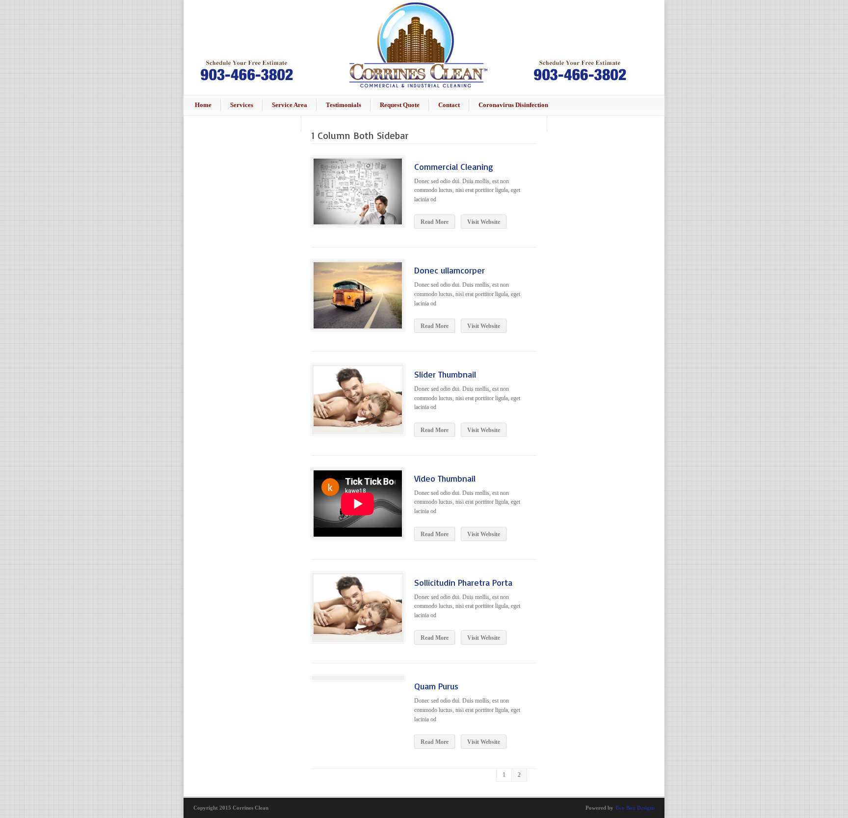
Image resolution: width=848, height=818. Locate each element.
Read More (435, 221)
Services (241, 105)
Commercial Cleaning (453, 166)
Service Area (289, 105)
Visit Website (483, 221)
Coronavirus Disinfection (513, 105)
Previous (321, 427)
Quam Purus (436, 686)
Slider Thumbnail (445, 374)
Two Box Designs (635, 808)
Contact (449, 105)
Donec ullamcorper (449, 270)
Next (336, 427)
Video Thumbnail (445, 478)
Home (203, 105)
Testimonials (343, 105)
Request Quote (400, 105)
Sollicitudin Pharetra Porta (463, 582)
